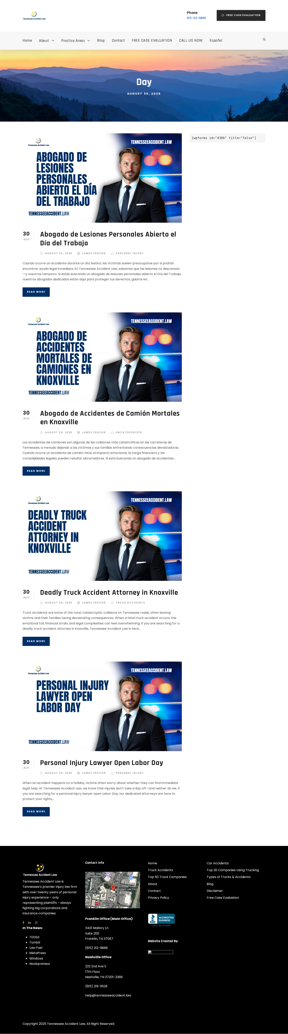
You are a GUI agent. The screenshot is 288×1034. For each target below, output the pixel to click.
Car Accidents (218, 863)
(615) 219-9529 (96, 986)
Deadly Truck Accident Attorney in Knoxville (109, 592)
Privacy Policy (158, 897)
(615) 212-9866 (96, 948)
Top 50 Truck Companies (167, 877)
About (44, 40)
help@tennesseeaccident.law (108, 995)
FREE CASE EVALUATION (152, 40)
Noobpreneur (39, 963)
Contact (118, 40)
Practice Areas (73, 40)
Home (27, 40)
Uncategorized (129, 432)
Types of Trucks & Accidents (229, 877)
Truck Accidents (130, 602)
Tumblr (35, 942)
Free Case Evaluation (243, 15)
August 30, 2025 (58, 253)
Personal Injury (130, 253)
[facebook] (23, 922)
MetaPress (37, 953)
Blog (101, 40)
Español (216, 40)
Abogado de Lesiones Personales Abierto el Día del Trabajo (108, 239)
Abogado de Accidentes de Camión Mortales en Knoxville (110, 418)
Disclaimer (215, 890)
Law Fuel (35, 947)
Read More (36, 291)
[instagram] (36, 922)
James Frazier (94, 253)
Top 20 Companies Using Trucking (233, 870)
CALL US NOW (191, 40)
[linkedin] (29, 922)
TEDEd (34, 937)
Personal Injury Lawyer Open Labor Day (101, 763)
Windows (36, 958)
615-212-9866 (196, 18)
